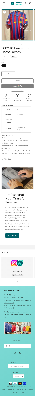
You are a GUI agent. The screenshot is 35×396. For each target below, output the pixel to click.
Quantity (3, 70)
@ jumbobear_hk (17, 275)
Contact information (18, 392)
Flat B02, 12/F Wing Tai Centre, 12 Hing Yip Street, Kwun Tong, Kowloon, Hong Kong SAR (17, 300)
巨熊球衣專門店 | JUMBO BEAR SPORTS (16, 387)
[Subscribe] (28, 346)
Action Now (12, 235)
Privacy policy (19, 389)
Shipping (3, 59)
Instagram (17, 271)
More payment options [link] (18, 90)
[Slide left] (13, 44)
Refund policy (10, 389)
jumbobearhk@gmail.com (18, 312)
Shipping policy (29, 389)
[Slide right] (22, 44)
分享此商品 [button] (7, 159)
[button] (4, 3)
